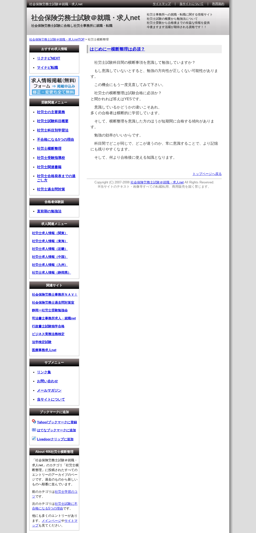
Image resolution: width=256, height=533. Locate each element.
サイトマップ (162, 3)
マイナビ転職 (47, 67)
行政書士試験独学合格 (48, 326)
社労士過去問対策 (51, 189)
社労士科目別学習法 (52, 130)
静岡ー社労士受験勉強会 (50, 310)
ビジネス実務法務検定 (48, 334)
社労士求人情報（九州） (50, 265)
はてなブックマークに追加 (56, 430)
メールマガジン (49, 390)
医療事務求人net (44, 350)
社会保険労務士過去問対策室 (53, 302)
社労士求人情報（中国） (50, 257)
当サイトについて (192, 3)
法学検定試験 (42, 342)
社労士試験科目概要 (52, 121)
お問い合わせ (47, 381)
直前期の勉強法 (49, 211)
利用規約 (218, 3)
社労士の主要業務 (51, 112)
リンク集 (44, 372)
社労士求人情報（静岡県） (51, 272)
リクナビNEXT (48, 58)
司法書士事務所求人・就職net (54, 318)
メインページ (51, 521)
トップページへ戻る (207, 174)
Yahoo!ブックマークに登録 (57, 422)
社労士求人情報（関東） (50, 233)
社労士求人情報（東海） (50, 241)
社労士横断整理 (49, 148)
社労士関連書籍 (49, 167)
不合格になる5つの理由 (55, 139)
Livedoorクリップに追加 (55, 439)
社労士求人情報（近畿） (50, 249)
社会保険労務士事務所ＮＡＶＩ (55, 294)
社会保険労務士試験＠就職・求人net (157, 182)
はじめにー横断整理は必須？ (117, 49)
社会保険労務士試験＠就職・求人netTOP (56, 39)
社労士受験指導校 (51, 158)
